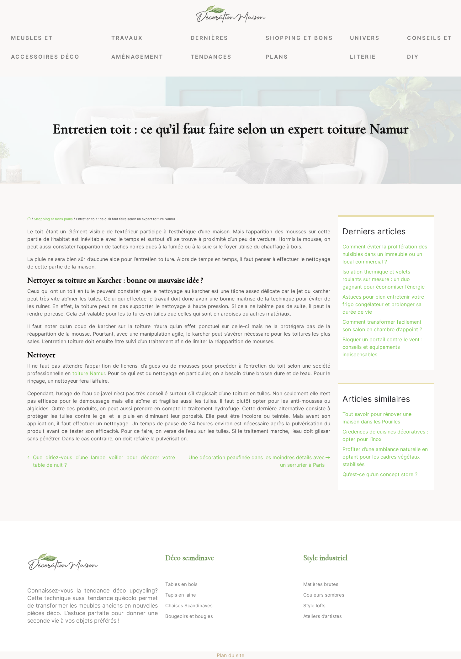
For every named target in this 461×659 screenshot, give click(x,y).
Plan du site (230, 655)
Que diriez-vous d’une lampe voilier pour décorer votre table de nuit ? (104, 461)
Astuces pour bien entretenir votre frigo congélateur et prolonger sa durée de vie (383, 304)
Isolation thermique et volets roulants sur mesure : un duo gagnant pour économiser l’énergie (383, 279)
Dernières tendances (211, 47)
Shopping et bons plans (299, 47)
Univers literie (365, 47)
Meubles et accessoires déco (45, 47)
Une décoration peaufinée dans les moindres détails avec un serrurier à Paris (256, 461)
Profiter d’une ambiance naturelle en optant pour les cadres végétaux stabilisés (385, 456)
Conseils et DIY (429, 47)
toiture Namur (88, 373)
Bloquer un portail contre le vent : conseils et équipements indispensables (382, 347)
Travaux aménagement (137, 47)
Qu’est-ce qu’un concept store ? (379, 474)
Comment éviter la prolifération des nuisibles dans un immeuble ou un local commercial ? (384, 254)
